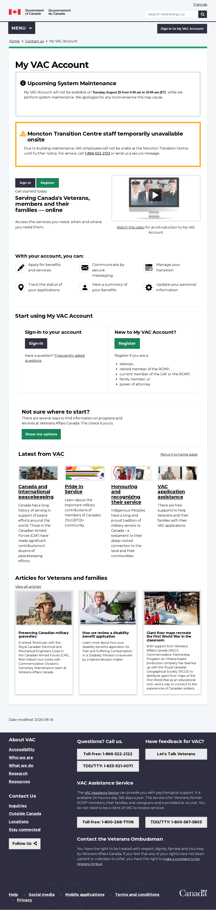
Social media (42, 894)
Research (18, 773)
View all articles (28, 587)
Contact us (34, 41)
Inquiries (18, 806)
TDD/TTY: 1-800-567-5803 (176, 822)
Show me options (41, 434)
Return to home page (179, 454)
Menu (19, 28)
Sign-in (25, 183)
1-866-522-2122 (97, 153)
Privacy (24, 900)
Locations (18, 821)
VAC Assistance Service (102, 793)
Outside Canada (25, 813)
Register (47, 183)
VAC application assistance (171, 491)
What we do (21, 765)
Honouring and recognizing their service (126, 494)
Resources (19, 781)
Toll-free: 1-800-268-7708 (108, 822)
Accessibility (22, 749)
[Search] (202, 14)
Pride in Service (74, 489)
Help (13, 894)
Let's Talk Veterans (176, 754)
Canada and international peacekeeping (35, 491)
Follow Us (26, 845)
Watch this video (130, 227)
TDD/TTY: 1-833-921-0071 (108, 766)
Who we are (21, 757)
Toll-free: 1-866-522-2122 (107, 754)
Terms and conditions (137, 894)
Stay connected (24, 829)
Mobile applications (84, 894)
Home (14, 41)
